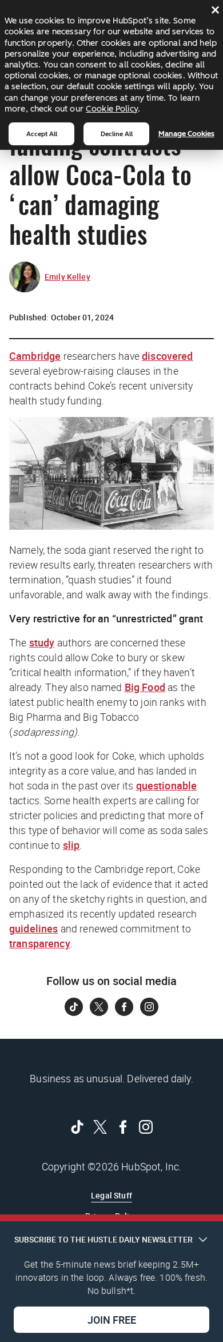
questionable (166, 785)
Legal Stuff (111, 1195)
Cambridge (35, 356)
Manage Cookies (186, 133)
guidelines (33, 928)
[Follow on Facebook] (124, 1007)
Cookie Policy (112, 109)
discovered (167, 356)
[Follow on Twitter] (99, 1007)
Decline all (117, 134)
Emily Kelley (67, 276)
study (42, 642)
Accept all (41, 134)
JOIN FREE (111, 1320)
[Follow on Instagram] (149, 1007)
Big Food (145, 687)
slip (71, 845)
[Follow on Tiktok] (74, 1007)
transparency (39, 943)
